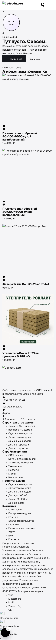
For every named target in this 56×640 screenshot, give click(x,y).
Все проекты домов (20, 429)
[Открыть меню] (50, 4)
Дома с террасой (18, 444)
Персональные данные (15, 546)
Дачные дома (16, 502)
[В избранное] (3, 128)
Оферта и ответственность (18, 543)
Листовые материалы (21, 462)
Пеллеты (13, 469)
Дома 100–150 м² (18, 499)
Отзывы (13, 517)
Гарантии (13, 524)
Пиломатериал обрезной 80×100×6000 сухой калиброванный (19, 136)
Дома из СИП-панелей (21, 426)
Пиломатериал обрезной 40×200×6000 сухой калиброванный (19, 212)
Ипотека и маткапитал (21, 528)
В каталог (35, 59)
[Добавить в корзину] (3, 146)
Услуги (12, 531)
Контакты (14, 539)
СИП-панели (15, 455)
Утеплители (15, 466)
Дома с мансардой (19, 440)
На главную (16, 59)
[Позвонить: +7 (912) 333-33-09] (42, 4)
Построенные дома (19, 513)
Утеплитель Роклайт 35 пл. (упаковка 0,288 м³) (20, 354)
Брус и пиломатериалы (22, 458)
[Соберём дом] (28, 377)
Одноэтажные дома (20, 433)
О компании (15, 509)
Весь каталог (16, 477)
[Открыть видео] (5, 632)
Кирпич (12, 473)
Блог (11, 535)
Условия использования (16, 550)
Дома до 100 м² (17, 495)
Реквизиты (35, 554)
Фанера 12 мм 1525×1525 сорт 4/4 (25, 284)
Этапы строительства (21, 520)
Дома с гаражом (18, 448)
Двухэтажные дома (19, 437)
